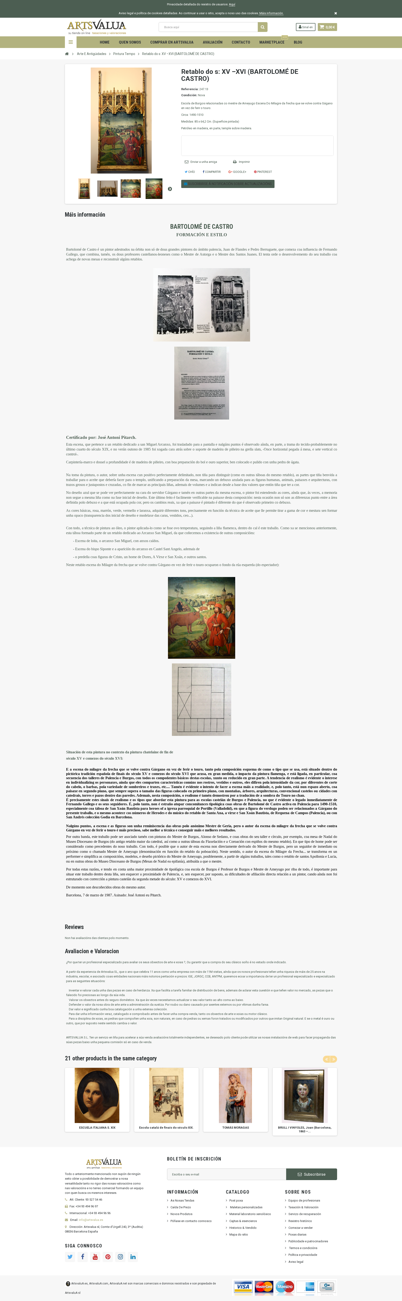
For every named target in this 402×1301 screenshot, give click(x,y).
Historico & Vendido (243, 1227)
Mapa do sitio (238, 1234)
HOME (105, 42)
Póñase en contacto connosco (191, 1221)
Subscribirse (314, 1174)
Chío (191, 172)
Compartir (212, 172)
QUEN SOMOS (130, 42)
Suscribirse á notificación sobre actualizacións (229, 184)
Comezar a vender (300, 1227)
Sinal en (307, 27)
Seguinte (170, 188)
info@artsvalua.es (91, 1220)
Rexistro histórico (300, 1221)
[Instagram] (120, 1257)
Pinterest (264, 172)
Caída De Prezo (181, 1207)
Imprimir (244, 162)
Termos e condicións (302, 1248)
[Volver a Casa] (67, 53)
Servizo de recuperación (304, 1214)
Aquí (232, 4)
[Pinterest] (108, 1257)
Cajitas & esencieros (243, 1221)
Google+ (239, 172)
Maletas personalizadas (245, 1207)
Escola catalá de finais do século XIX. (166, 1127)
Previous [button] (326, 1059)
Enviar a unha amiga (204, 162)
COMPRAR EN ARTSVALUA (172, 42)
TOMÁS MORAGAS (235, 1127)
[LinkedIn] (133, 1257)
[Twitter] (70, 1257)
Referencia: (190, 89)
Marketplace (273, 40)
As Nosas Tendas (182, 1200)
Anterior (69, 188)
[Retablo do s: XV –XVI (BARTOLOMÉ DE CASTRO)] (84, 188)
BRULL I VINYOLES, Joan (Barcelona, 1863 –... (305, 1129)
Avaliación (212, 42)
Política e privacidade (302, 1255)
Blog (298, 42)
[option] (97, 1100)
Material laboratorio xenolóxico (250, 1214)
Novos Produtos (181, 1214)
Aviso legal (295, 1261)
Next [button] (333, 1059)
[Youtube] (95, 1257)
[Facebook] (82, 1257)
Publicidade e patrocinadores (308, 1241)
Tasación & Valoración (303, 1207)
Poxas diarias (297, 1234)
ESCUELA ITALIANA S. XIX (97, 1127)
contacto (241, 42)
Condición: (189, 95)
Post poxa (236, 1200)
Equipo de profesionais (304, 1200)
